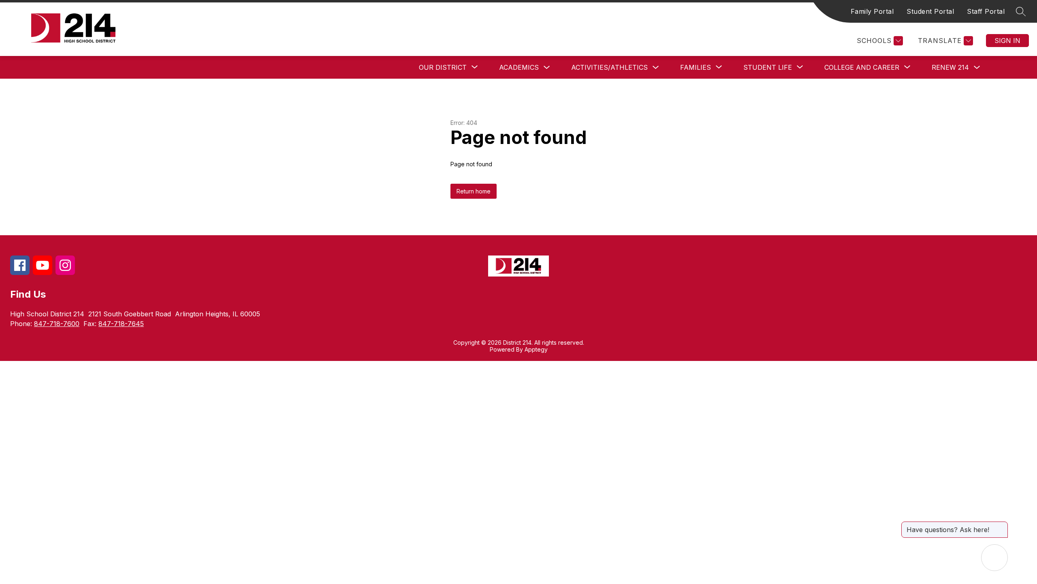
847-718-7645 (121, 324)
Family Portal (872, 11)
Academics (519, 67)
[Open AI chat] (994, 557)
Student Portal (930, 11)
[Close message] (1001, 525)
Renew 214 (950, 67)
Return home (474, 191)
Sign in (1007, 40)
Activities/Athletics (609, 67)
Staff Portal (986, 11)
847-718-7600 (56, 324)
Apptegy (536, 349)
